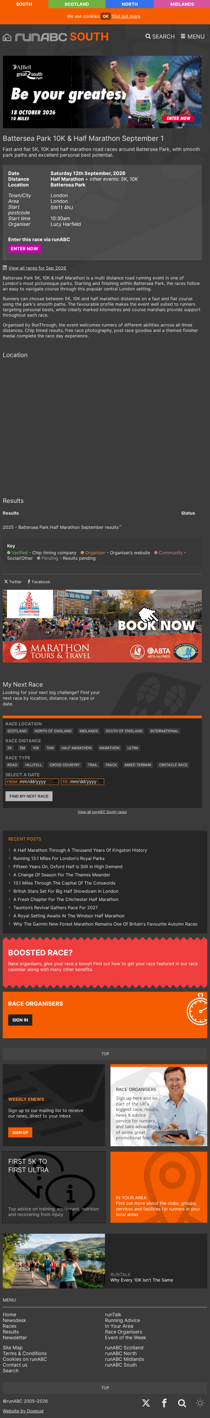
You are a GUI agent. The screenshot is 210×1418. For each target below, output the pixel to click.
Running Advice (122, 1320)
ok (106, 16)
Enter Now (24, 248)
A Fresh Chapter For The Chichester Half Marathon (65, 899)
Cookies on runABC (25, 1359)
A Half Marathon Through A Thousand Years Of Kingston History (80, 850)
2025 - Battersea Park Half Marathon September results (61, 527)
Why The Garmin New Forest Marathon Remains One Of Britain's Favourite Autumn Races (105, 924)
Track (111, 765)
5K (9, 748)
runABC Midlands (124, 1359)
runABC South (121, 1365)
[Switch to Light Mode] (200, 1403)
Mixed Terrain (138, 765)
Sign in (20, 1020)
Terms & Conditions (25, 1353)
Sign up (20, 1132)
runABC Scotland (124, 1347)
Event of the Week (125, 1337)
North (130, 4)
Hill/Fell (33, 765)
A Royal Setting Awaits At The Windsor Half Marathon (68, 915)
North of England (53, 731)
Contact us (15, 1365)
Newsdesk (14, 1320)
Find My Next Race (29, 796)
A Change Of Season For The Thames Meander (61, 874)
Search (11, 1370)
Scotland (77, 4)
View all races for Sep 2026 (37, 268)
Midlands (182, 4)
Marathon (109, 748)
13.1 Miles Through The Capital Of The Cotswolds (64, 883)
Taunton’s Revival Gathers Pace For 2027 (55, 907)
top (105, 1053)
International (164, 731)
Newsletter (15, 1337)
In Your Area (119, 1326)
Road (12, 765)
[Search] (182, 1403)
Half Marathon (77, 748)
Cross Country (65, 765)
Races (9, 1326)
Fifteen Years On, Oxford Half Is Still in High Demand (67, 866)
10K (36, 748)
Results (11, 1332)
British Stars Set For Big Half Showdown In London (65, 891)
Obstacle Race (173, 765)
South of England (124, 731)
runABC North (121, 1353)
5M (22, 748)
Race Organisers (123, 1332)
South (24, 4)
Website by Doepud (23, 1411)
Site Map (13, 1347)
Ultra (132, 748)
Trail (92, 765)
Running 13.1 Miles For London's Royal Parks (58, 858)
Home (9, 1314)
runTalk (113, 1314)
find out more (126, 16)
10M (50, 748)
